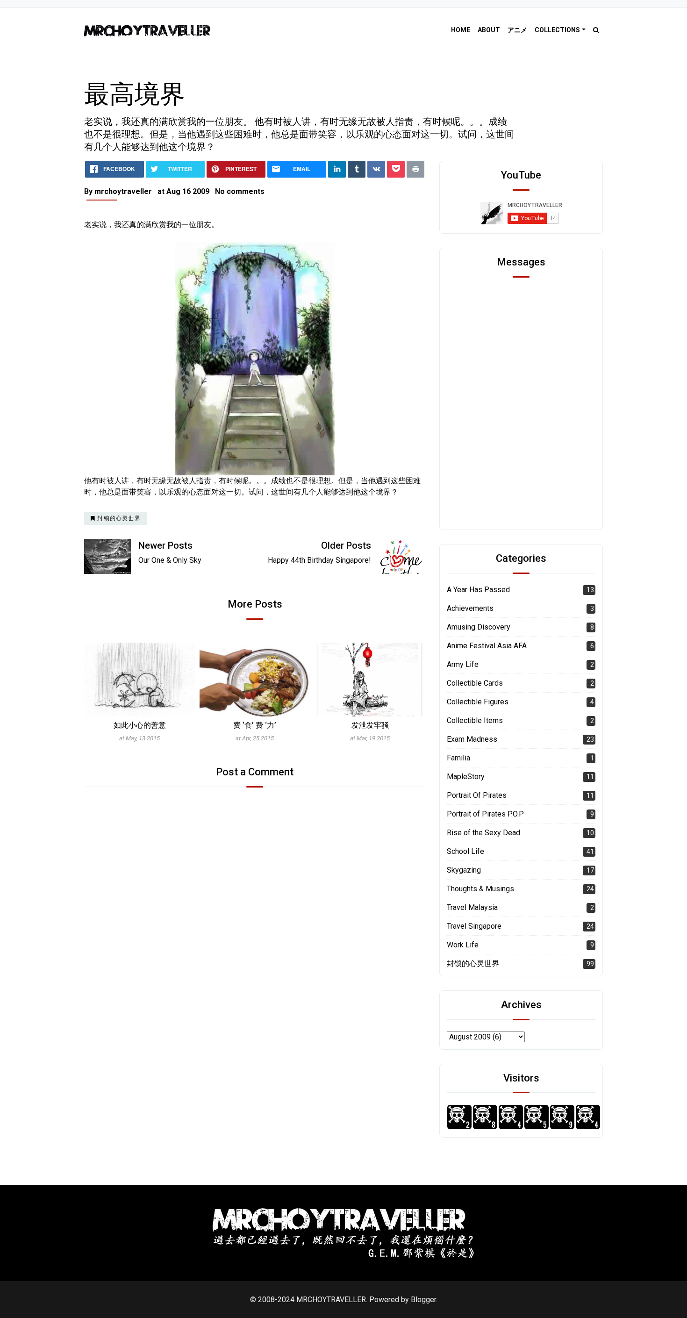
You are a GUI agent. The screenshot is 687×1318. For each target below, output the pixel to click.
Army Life (463, 664)
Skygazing (464, 870)
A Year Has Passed (478, 589)
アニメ (517, 30)
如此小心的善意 (140, 725)
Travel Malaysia (472, 907)
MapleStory (466, 776)
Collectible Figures (477, 701)
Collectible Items (475, 720)
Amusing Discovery (478, 627)
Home (460, 30)
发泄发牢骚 (370, 725)
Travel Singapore (474, 926)
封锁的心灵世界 (473, 963)
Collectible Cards (475, 683)
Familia (458, 757)
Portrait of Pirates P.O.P (485, 813)
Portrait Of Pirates (477, 795)
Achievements (470, 608)
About (489, 30)
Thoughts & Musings (480, 888)
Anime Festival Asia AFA (487, 645)
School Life (465, 851)
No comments (240, 191)
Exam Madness (472, 739)
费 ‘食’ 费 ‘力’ (254, 725)
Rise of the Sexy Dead (483, 832)
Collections (557, 30)
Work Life (463, 944)
